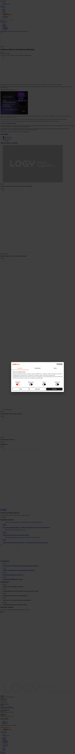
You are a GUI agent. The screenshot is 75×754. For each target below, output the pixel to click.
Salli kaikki (54, 389)
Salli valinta (37, 389)
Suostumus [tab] (20, 368)
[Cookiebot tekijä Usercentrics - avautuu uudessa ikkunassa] (57, 364)
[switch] (31, 384)
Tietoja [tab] (55, 368)
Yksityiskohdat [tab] (37, 368)
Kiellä (21, 389)
